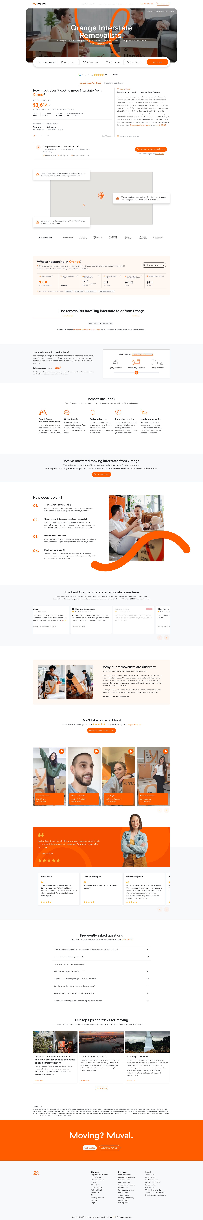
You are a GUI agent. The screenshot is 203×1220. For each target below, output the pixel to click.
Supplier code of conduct (155, 1192)
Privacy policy (150, 1185)
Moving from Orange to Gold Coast (100, 323)
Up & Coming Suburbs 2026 (106, 291)
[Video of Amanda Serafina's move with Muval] (49, 776)
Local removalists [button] (88, 4)
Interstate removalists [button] (106, 4)
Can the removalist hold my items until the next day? (74, 986)
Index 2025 (69, 291)
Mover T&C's (150, 1177)
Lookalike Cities (79, 291)
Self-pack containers (126, 1190)
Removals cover (124, 1182)
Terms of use (150, 1175)
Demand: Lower (41, 136)
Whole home (69, 62)
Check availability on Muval (140, 125)
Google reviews (133, 724)
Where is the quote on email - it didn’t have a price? (74, 993)
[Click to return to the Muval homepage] (39, 3)
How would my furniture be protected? (69, 964)
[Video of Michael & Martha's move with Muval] (84, 776)
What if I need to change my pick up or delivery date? (75, 979)
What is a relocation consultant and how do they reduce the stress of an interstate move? (55, 1059)
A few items (114, 62)
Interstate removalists (126, 1177)
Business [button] (132, 4)
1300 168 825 (147, 4)
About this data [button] (107, 136)
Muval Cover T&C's (152, 1182)
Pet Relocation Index (91, 291)
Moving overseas (124, 1180)
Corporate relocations (126, 1185)
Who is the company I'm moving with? (69, 971)
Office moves (123, 1195)
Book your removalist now (101, 730)
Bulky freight (123, 1192)
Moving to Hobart (137, 1056)
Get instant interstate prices (150, 149)
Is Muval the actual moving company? (68, 957)
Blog (93, 1195)
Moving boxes (123, 1203)
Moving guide (96, 1187)
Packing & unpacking (126, 1197)
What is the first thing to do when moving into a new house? (78, 1001)
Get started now (101, 474)
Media (93, 1182)
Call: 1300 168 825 (110, 1147)
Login (93, 1203)
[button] (84, 205)
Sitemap (94, 1200)
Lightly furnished (115, 368)
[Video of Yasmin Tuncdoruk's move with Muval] (153, 776)
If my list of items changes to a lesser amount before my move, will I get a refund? (86, 949)
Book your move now (153, 265)
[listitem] (47, 281)
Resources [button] (122, 4)
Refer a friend (96, 1190)
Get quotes (163, 4)
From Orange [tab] (68, 316)
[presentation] (160, 637)
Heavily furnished (157, 368)
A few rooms (92, 62)
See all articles (101, 1088)
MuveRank (95, 1185)
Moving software (97, 1197)
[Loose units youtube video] (75, 620)
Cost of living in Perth (93, 1056)
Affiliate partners (97, 1180)
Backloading (122, 1200)
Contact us (95, 1192)
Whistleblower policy (153, 1190)
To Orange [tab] (136, 316)
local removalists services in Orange (86, 329)
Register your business (99, 1175)
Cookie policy (150, 1187)
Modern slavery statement (155, 1195)
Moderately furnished (136, 368)
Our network (96, 1177)
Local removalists (124, 1175)
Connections (123, 1187)
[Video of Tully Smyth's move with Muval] (118, 776)
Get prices (157, 62)
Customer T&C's (151, 1180)
